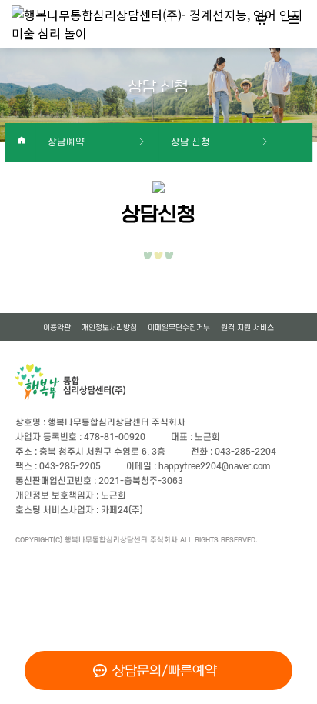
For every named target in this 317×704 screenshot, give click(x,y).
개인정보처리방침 (109, 327)
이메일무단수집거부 (179, 327)
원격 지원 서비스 (247, 327)
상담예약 (66, 142)
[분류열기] (294, 21)
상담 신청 (190, 142)
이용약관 (57, 327)
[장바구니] (261, 21)
